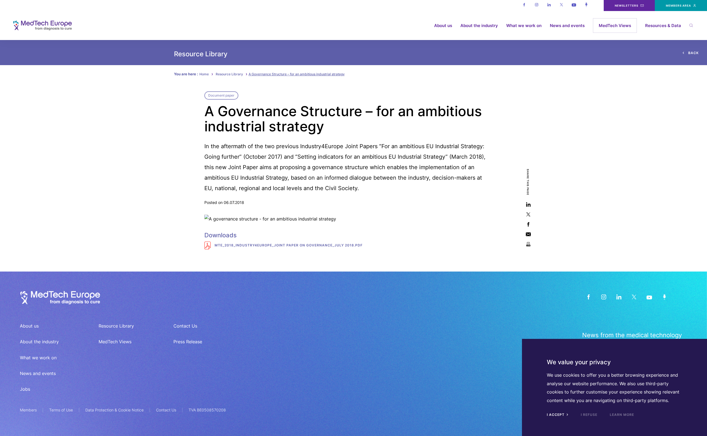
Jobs (25, 389)
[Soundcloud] (586, 5)
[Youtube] (574, 5)
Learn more (622, 415)
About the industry (479, 25)
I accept (556, 415)
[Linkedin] (549, 5)
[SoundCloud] (664, 297)
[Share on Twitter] (528, 214)
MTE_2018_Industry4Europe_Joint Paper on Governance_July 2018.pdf (288, 245)
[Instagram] (536, 5)
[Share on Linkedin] (528, 204)
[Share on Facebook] (528, 224)
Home (204, 74)
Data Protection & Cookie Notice (114, 410)
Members (28, 410)
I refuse (589, 415)
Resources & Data (663, 25)
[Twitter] (561, 5)
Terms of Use (61, 410)
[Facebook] (524, 5)
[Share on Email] (528, 234)
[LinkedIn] (619, 297)
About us (443, 25)
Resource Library (229, 74)
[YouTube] (649, 297)
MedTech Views (615, 25)
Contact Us (185, 326)
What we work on (524, 25)
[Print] (528, 244)
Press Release (187, 341)
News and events (567, 25)
